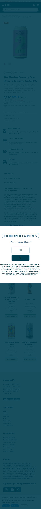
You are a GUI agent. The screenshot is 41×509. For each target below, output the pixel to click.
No (20, 250)
